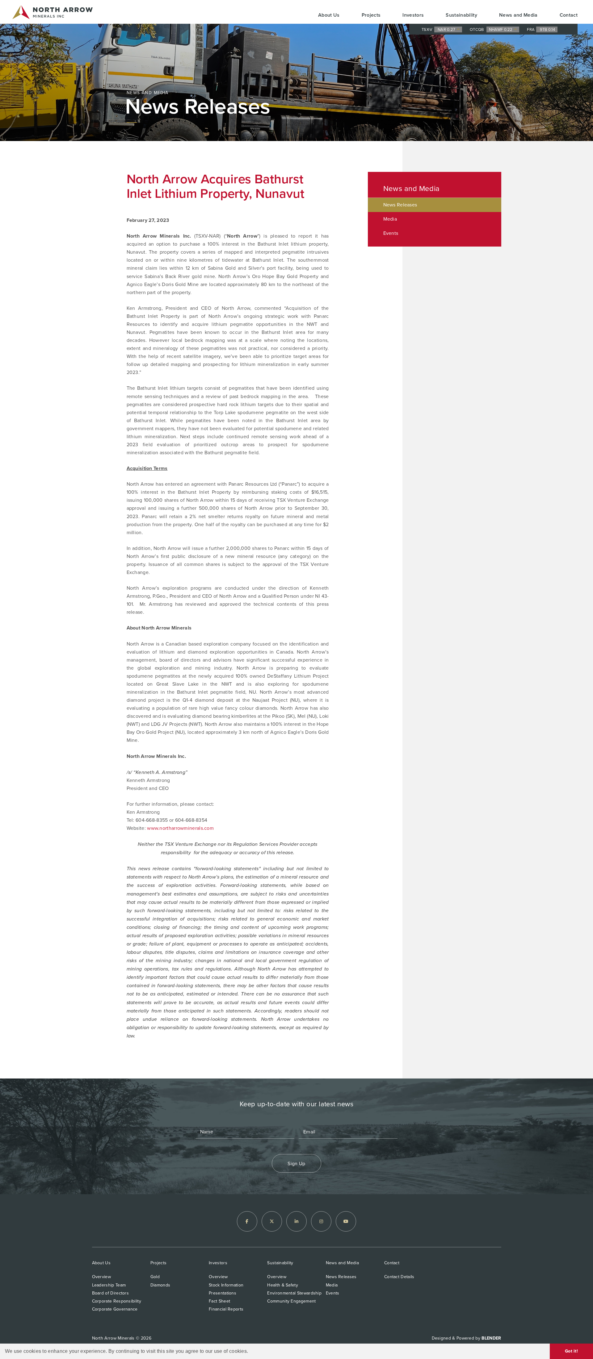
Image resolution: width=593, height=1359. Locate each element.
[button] (250, 1352)
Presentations (222, 1293)
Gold (155, 1277)
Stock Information (226, 1285)
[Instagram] (321, 1221)
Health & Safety (282, 1285)
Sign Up (296, 1163)
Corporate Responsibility (116, 1301)
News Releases (400, 204)
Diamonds (160, 1285)
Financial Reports (226, 1309)
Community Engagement (291, 1301)
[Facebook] (247, 1221)
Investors (413, 15)
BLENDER (491, 1338)
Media (390, 218)
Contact (569, 15)
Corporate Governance (115, 1309)
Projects (371, 15)
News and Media (518, 15)
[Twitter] (272, 1221)
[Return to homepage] (52, 13)
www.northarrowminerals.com (180, 828)
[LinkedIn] (296, 1221)
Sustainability (461, 15)
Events (390, 233)
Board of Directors (110, 1293)
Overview (101, 1277)
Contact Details (399, 1277)
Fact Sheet (219, 1301)
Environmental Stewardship (294, 1293)
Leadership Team (109, 1285)
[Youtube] (346, 1221)
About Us (329, 15)
